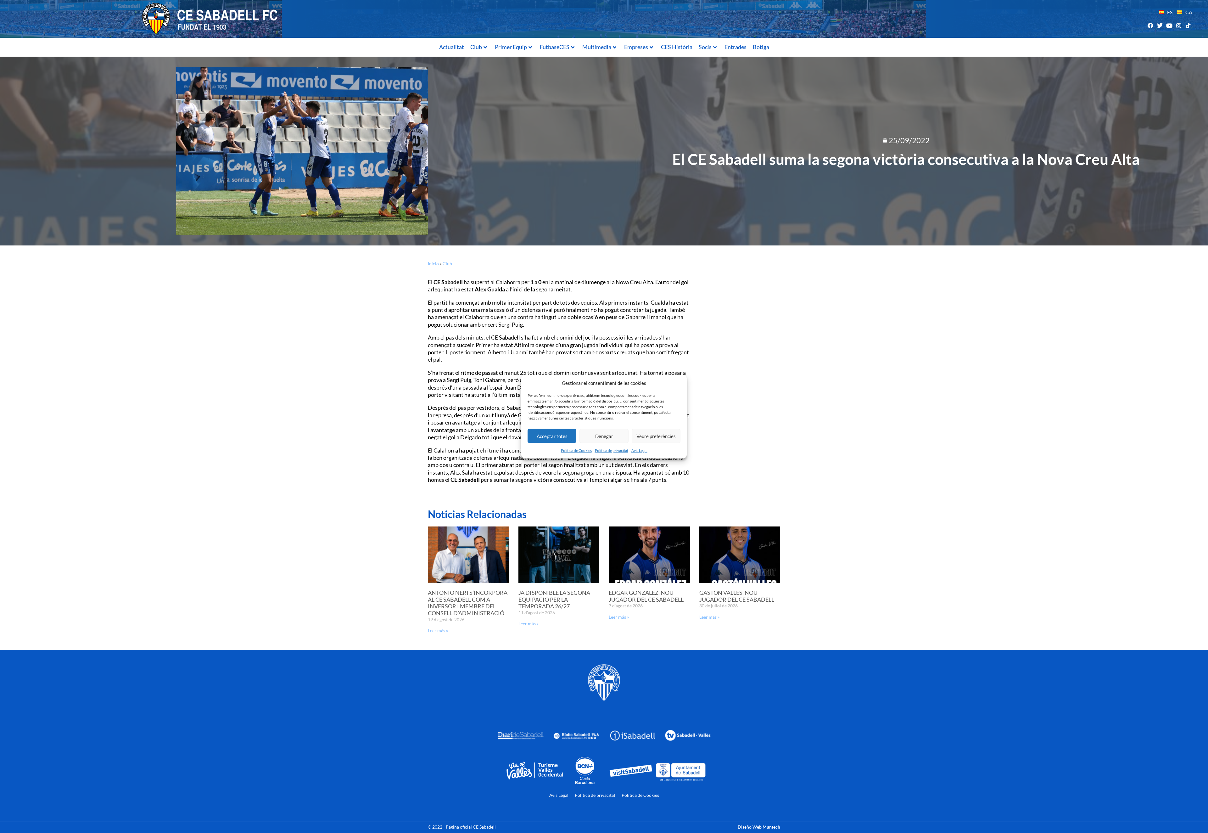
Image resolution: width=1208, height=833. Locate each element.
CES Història (676, 46)
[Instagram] (1179, 25)
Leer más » (438, 630)
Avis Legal (639, 450)
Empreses (636, 46)
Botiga (761, 46)
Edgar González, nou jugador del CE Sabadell (646, 596)
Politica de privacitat (611, 450)
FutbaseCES (554, 46)
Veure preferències (656, 436)
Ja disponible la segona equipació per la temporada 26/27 (554, 599)
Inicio (433, 263)
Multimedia (596, 46)
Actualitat (451, 46)
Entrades (735, 46)
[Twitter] (1160, 25)
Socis (705, 46)
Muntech (771, 827)
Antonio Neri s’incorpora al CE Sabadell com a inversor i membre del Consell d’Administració (467, 602)
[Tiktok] (1188, 25)
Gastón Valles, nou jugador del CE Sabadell (736, 596)
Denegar (604, 436)
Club (476, 46)
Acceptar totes (552, 436)
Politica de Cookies (576, 450)
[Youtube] (1169, 25)
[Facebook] (1150, 25)
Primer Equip (511, 46)
